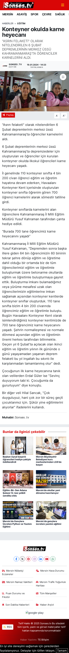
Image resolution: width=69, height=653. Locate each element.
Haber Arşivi (47, 604)
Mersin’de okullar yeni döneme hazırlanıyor (48, 491)
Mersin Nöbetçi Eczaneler (13, 572)
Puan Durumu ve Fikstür (13, 595)
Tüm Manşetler (48, 593)
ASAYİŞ (22, 14)
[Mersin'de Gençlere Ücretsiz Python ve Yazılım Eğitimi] (18, 510)
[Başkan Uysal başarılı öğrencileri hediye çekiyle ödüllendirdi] (18, 445)
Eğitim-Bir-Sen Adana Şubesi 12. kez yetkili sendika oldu (15, 493)
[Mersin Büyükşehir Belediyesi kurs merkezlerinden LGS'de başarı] (51, 445)
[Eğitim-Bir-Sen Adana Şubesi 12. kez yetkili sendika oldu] (18, 479)
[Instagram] (34, 558)
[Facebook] (16, 558)
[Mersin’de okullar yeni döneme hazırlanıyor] (51, 479)
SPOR (34, 14)
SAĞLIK (60, 14)
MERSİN (7, 14)
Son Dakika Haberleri (17, 604)
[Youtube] (46, 558)
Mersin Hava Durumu (52, 570)
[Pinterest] (28, 558)
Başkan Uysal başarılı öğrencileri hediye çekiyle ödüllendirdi (17, 459)
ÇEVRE (46, 14)
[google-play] (34, 613)
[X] (22, 558)
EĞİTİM (21, 23)
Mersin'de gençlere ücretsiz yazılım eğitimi (48, 522)
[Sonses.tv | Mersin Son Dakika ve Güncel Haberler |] (18, 4)
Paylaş (10, 115)
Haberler (7, 23)
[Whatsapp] (53, 558)
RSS (9, 627)
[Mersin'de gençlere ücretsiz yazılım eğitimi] (51, 510)
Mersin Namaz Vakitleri (19, 582)
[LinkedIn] (40, 558)
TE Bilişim (43, 639)
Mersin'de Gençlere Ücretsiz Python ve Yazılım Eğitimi (17, 524)
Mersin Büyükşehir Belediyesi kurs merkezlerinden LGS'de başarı (48, 460)
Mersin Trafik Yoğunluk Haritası (51, 584)
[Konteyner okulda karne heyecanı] (34, 91)
